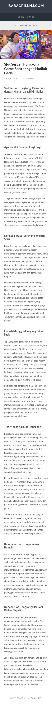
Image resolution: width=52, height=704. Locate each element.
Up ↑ (40, 698)
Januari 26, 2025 (12, 78)
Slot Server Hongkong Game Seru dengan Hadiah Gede (25, 68)
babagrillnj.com (26, 5)
